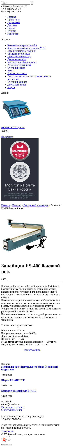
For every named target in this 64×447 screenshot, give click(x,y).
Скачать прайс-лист (11, 410)
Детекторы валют (16, 84)
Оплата (11, 28)
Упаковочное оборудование (22, 62)
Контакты (12, 33)
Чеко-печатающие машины (21, 51)
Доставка (12, 25)
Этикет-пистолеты (17, 73)
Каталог (16, 205)
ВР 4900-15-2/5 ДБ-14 (13, 127)
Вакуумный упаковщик (35, 205)
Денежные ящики (16, 59)
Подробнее (7, 137)
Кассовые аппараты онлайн (22, 45)
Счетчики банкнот (17, 81)
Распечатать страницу (13, 407)
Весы (10, 70)
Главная (11, 16)
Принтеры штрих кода (19, 56)
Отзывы (11, 31)
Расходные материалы (19, 65)
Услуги (11, 87)
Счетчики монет (16, 67)
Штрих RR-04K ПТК (13, 380)
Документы (13, 22)
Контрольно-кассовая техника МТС (26, 48)
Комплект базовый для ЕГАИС (18, 390)
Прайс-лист (13, 19)
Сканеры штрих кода (18, 53)
